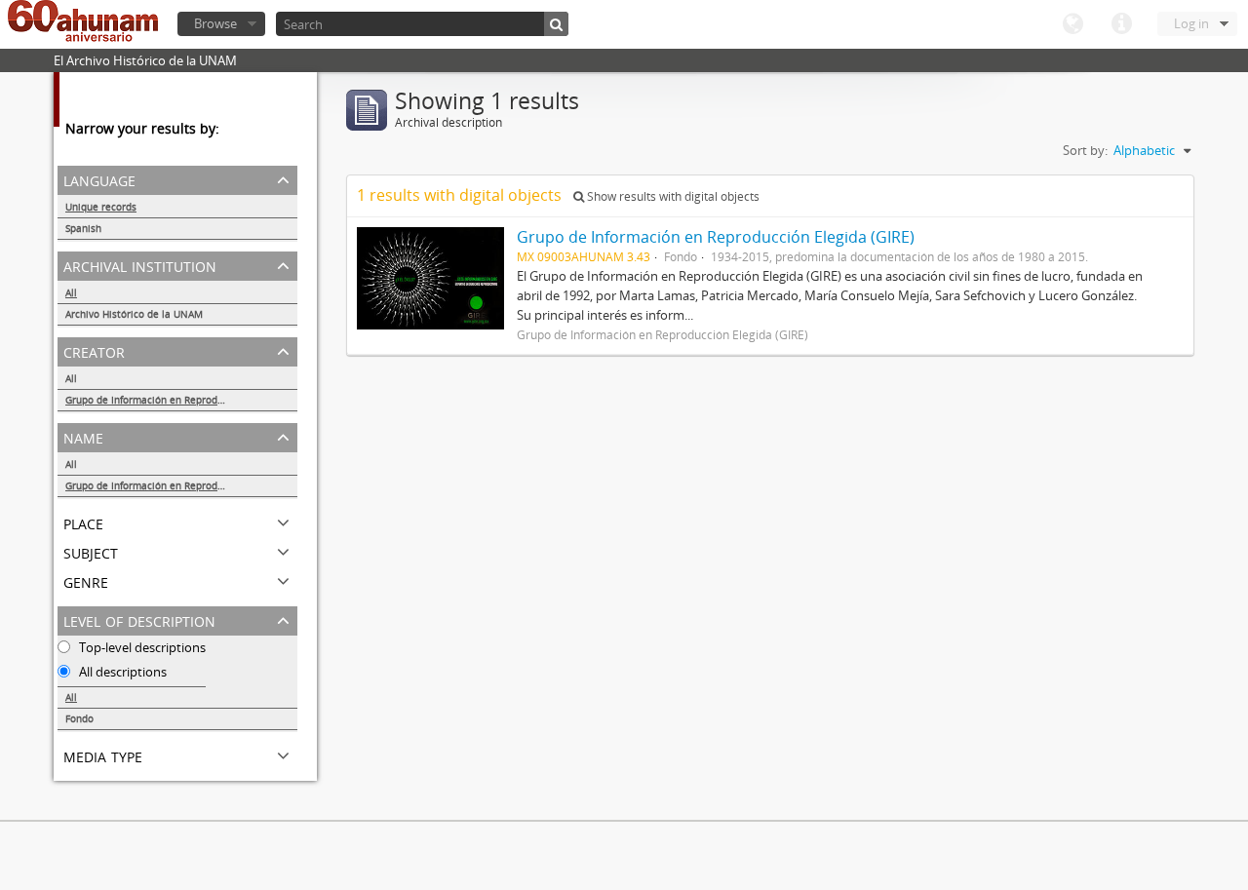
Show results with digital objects (672, 196)
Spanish (83, 228)
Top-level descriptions (141, 647)
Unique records (100, 206)
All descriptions (121, 671)
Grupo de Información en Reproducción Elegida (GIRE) (181, 399)
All (71, 292)
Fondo (79, 718)
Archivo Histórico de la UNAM (134, 314)
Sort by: (1085, 150)
